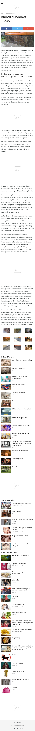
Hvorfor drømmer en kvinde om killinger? (22, 545)
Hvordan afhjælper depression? (22, 503)
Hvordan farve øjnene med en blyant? (22, 529)
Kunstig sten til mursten (20, 451)
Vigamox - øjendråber (19, 564)
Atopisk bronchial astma (20, 536)
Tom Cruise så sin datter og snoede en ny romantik (21, 589)
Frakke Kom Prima (18, 671)
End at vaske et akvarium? (20, 555)
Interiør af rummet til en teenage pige (20, 377)
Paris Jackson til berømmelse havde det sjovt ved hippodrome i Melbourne (23, 622)
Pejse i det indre (17, 511)
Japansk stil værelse (18, 368)
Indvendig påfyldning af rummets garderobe (20, 418)
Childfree (15, 655)
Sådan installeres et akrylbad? (22, 409)
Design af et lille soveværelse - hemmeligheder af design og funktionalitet (22, 443)
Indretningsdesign (10, 13)
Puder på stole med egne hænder (20, 434)
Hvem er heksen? (17, 663)
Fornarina (15, 596)
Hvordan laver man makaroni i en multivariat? (22, 631)
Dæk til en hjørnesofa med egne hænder (22, 361)
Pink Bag (14, 688)
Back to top (17, 722)
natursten (7, 81)
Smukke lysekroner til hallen (21, 425)
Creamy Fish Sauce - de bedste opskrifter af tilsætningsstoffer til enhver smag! (22, 648)
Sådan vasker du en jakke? (20, 679)
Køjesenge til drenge (18, 384)
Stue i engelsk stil (17, 459)
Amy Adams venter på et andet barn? (22, 520)
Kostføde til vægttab (19, 613)
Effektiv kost (16, 580)
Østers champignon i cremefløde (19, 573)
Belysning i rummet (18, 393)
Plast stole (15, 467)
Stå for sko (15, 401)
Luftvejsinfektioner (18, 604)
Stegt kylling (16, 638)
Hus (2, 13)
